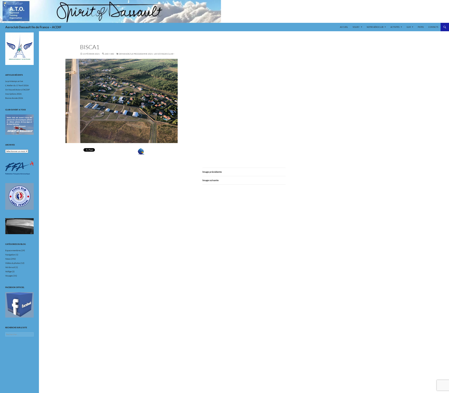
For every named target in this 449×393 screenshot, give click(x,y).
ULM (409, 27)
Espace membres (13, 250)
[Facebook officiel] (19, 304)
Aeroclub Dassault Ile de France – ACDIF (33, 27)
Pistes (421, 27)
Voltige (8, 271)
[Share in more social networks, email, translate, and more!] (152, 151)
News (7, 258)
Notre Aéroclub (375, 27)
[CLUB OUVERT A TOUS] (19, 124)
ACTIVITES (395, 27)
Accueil (344, 27)
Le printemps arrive (14, 81)
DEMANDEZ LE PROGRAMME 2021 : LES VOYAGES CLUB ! (146, 53)
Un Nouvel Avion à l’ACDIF (17, 89)
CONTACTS (433, 27)
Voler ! (356, 27)
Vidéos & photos (12, 263)
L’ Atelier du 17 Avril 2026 (17, 85)
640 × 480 (109, 53)
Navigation (10, 254)
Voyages (9, 275)
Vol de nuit (10, 267)
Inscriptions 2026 (13, 94)
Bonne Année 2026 (14, 98)
